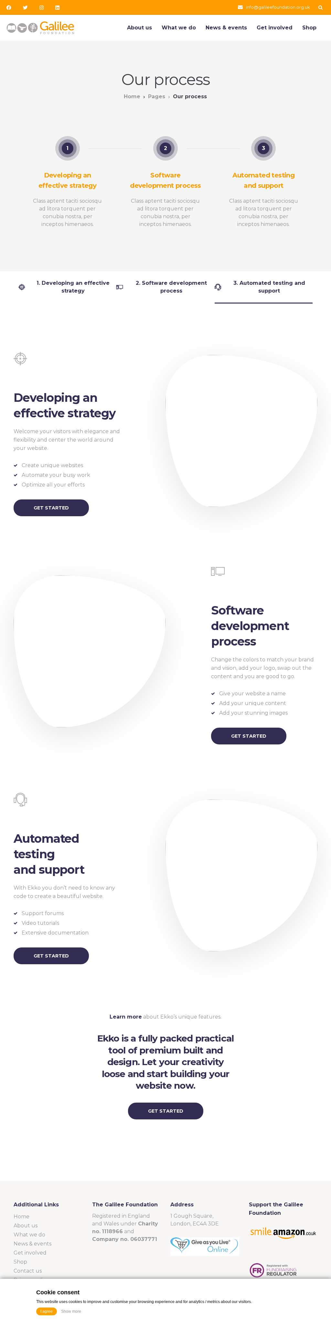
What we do (179, 28)
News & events (226, 28)
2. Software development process (171, 287)
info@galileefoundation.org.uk (278, 7)
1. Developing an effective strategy (73, 287)
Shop (309, 28)
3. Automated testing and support (269, 287)
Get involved (275, 28)
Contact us (28, 1271)
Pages (156, 96)
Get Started (51, 508)
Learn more (126, 1017)
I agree (46, 1311)
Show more (71, 1311)
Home (132, 96)
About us (139, 28)
